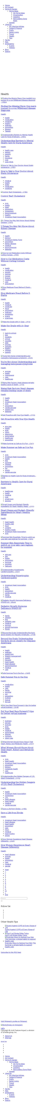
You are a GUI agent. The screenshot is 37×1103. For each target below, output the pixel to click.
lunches (8, 345)
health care (9, 150)
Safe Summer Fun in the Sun (14, 677)
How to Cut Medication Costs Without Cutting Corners (15, 260)
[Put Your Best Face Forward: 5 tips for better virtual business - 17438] (18, 707)
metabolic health (11, 769)
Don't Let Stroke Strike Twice (16, 935)
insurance (8, 158)
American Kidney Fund (13, 240)
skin (6, 557)
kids (6, 335)
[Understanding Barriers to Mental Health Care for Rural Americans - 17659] (18, 137)
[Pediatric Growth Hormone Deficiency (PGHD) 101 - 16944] (18, 602)
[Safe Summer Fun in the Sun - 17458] (15, 673)
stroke (7, 836)
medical (8, 181)
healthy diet (9, 524)
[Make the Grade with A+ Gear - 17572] (15, 322)
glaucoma (9, 434)
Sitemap (8, 1038)
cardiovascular (10, 408)
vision (7, 432)
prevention (9, 127)
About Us (8, 1036)
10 (6, 891)
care (6, 282)
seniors (7, 152)
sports (7, 470)
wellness (8, 125)
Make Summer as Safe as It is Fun (17, 447)
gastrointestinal (11, 666)
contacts (8, 736)
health (7, 118)
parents (8, 154)
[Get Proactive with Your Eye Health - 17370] (18, 415)
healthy (8, 124)
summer (8, 463)
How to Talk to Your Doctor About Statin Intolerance (17, 172)
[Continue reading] (20, 928)
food (7, 526)
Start (7, 870)
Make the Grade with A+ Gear (15, 326)
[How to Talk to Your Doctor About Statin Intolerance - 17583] (18, 167)
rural (6, 160)
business (8, 721)
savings (8, 274)
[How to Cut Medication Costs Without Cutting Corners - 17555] (18, 255)
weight (7, 658)
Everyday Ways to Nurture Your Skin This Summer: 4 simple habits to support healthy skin (20, 945)
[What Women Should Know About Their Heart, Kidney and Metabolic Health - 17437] (18, 744)
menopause (9, 375)
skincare (8, 555)
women (8, 371)
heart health (9, 522)
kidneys (8, 238)
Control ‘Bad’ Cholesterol (13, 196)
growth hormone (11, 627)
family (7, 156)
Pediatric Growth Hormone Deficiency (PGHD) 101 (14, 607)
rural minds (9, 162)
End (6, 895)
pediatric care (10, 621)
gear (6, 343)
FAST (7, 830)
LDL (6, 797)
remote (7, 723)
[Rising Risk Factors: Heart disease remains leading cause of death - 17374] (18, 385)
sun (6, 694)
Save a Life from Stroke (12, 813)
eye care (8, 427)
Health (3, 114)
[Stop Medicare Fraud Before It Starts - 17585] (18, 289)
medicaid (8, 307)
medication (9, 120)
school (7, 339)
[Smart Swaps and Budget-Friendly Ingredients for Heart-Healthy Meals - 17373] (18, 506)
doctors (8, 501)
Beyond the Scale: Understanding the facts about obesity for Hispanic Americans (18, 641)
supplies (8, 341)
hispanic (8, 660)
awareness (9, 314)
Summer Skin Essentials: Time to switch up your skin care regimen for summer (17, 545)
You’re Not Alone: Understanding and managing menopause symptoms (18, 363)
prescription (9, 284)
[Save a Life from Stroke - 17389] (14, 809)
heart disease (10, 664)
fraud (7, 309)
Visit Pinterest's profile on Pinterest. (14, 1021)
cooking (8, 528)
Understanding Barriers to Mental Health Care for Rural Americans (17, 142)
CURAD (8, 698)
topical (7, 700)
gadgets (8, 347)
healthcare (9, 379)
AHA (6, 203)
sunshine (8, 564)
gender (7, 866)
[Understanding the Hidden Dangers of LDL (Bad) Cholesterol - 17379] (18, 778)
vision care (9, 738)
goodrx (7, 272)
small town (9, 499)
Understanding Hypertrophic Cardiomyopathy (15, 577)
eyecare (8, 725)
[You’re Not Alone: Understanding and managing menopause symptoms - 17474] (18, 358)
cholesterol (9, 211)
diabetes (8, 249)
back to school (10, 333)
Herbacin (8, 566)
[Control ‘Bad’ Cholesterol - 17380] (14, 192)
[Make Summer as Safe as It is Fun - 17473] (17, 444)
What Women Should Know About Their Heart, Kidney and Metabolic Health (17, 750)
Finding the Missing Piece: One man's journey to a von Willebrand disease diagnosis (18, 108)
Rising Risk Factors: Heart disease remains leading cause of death (17, 389)
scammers (9, 318)
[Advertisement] (18, 72)
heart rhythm (10, 834)
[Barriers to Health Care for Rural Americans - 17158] (18, 478)
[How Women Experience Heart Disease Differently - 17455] (18, 841)
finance (7, 278)
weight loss (9, 410)
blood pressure (10, 213)
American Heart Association (15, 217)
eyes (7, 430)
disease (8, 129)
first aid (7, 702)
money (7, 276)
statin (7, 185)
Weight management (13, 656)
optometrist (9, 436)
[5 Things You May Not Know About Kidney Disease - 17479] (18, 222)
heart (7, 207)
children (8, 350)
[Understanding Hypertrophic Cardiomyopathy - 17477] (18, 572)
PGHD (7, 629)
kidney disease (10, 244)
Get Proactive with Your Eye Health (18, 419)
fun (6, 468)
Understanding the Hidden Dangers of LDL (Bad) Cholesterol (18, 783)
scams (7, 316)
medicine (8, 122)
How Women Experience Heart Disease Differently (15, 846)
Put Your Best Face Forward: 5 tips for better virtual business (17, 712)
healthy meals (10, 530)
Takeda (7, 131)
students (8, 337)
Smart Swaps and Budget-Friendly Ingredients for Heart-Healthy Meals (17, 512)
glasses (8, 734)
